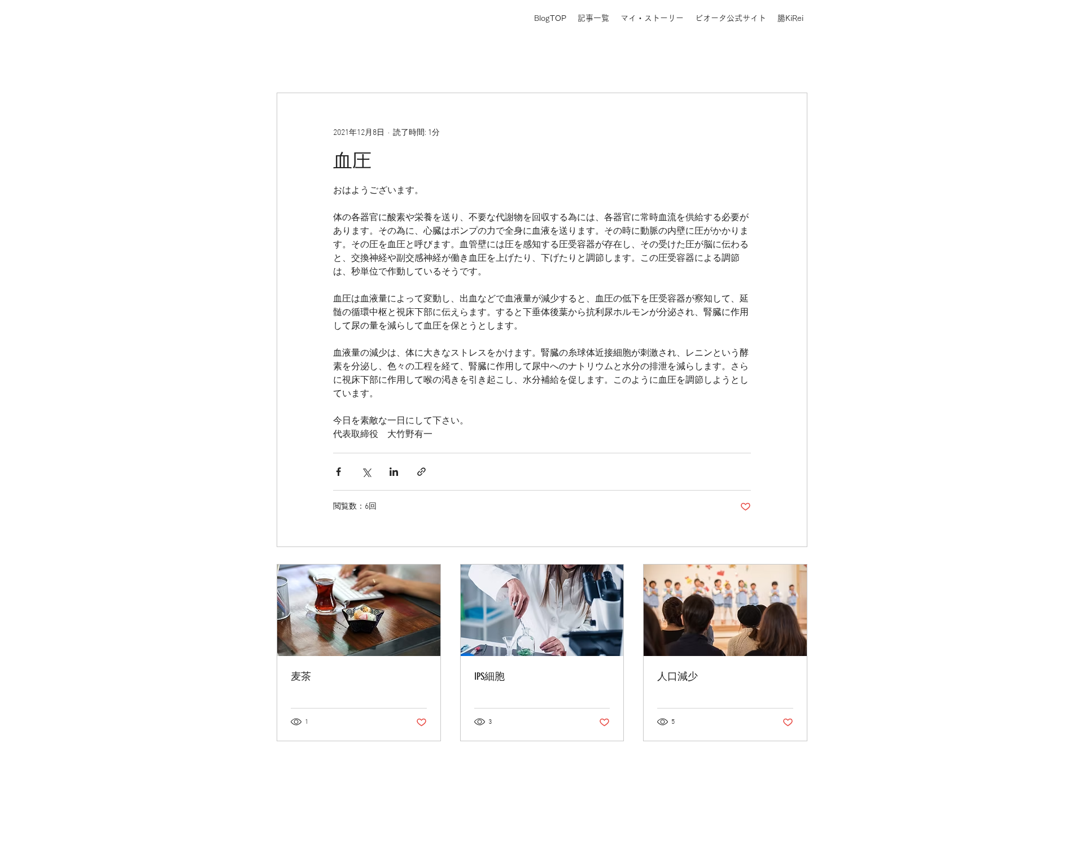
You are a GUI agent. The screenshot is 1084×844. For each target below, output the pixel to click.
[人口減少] (725, 610)
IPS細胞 (489, 676)
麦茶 (301, 676)
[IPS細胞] (542, 610)
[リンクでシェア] (421, 471)
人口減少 (677, 676)
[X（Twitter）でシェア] (366, 471)
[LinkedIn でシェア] (393, 471)
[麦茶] (358, 610)
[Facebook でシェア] (338, 471)
